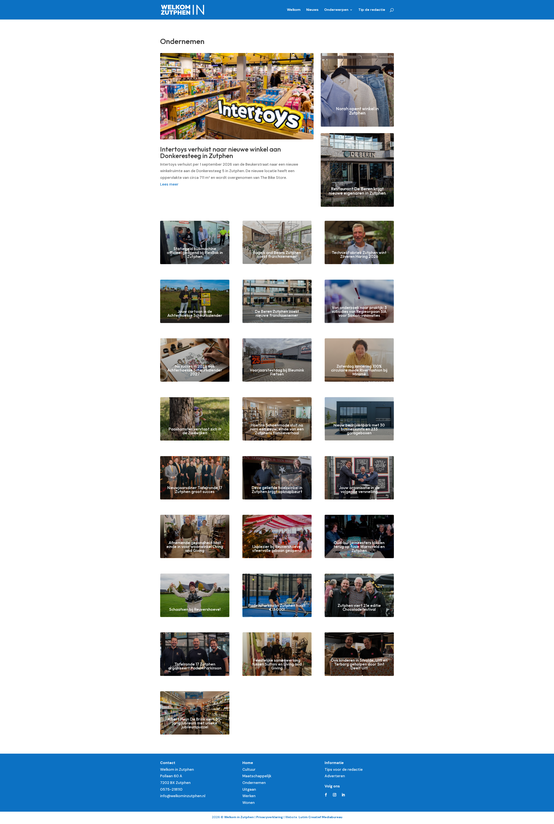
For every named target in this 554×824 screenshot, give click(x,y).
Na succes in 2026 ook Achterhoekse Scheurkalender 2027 (194, 370)
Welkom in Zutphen (239, 817)
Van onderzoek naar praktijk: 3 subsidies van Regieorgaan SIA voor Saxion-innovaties (359, 311)
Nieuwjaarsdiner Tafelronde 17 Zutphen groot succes (194, 489)
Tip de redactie (371, 10)
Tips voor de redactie (344, 769)
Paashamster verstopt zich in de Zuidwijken (195, 431)
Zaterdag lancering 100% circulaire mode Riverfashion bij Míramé (359, 370)
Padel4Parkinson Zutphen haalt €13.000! (277, 607)
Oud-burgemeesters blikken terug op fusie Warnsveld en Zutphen (359, 546)
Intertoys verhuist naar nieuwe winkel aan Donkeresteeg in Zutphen (220, 152)
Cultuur (249, 769)
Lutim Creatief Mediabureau (320, 817)
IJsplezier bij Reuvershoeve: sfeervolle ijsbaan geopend (277, 548)
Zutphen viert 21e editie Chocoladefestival (359, 607)
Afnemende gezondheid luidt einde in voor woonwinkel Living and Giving (194, 546)
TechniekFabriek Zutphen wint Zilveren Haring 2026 (359, 254)
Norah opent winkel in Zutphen (357, 111)
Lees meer (169, 184)
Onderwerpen (336, 10)
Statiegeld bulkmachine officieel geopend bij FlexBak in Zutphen (195, 252)
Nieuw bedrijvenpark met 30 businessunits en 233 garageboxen (359, 429)
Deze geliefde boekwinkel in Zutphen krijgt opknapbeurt (277, 489)
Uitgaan (249, 789)
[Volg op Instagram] (334, 794)
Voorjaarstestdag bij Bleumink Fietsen (277, 372)
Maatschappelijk (256, 776)
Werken (249, 795)
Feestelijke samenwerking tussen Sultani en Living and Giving (277, 664)
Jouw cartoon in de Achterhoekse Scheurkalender (194, 313)
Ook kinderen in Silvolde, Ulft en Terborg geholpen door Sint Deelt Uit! (359, 664)
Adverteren (335, 776)
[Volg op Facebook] (325, 794)
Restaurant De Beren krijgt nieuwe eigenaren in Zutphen (357, 191)
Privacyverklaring (269, 817)
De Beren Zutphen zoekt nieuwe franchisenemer (277, 313)
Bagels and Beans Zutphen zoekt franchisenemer (277, 254)
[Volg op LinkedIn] (343, 794)
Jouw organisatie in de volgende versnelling (359, 489)
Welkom (294, 10)
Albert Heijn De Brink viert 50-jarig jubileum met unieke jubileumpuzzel (194, 723)
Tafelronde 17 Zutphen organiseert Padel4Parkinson (194, 666)
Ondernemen (254, 782)
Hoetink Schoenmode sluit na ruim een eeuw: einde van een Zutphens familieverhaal (277, 429)
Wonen (248, 802)
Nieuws (312, 10)
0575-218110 (171, 789)
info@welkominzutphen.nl (182, 795)
